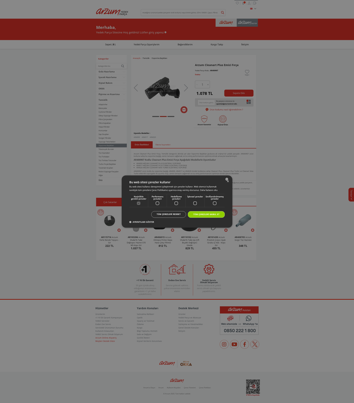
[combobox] (227, 179)
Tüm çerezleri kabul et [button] (206, 214)
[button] (141, 221)
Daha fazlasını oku (209, 190)
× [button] (228, 181)
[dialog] (177, 201)
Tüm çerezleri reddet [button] (169, 214)
